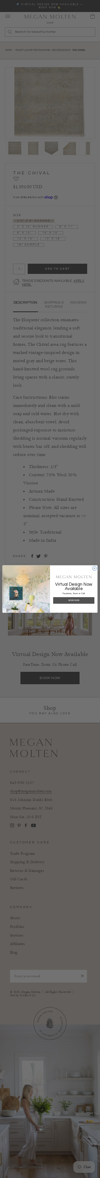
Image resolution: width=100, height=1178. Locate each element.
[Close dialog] (94, 568)
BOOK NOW (73, 600)
